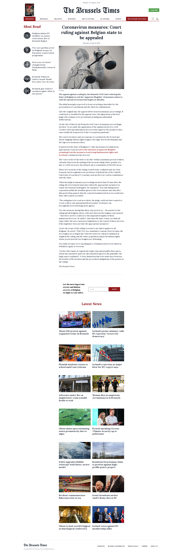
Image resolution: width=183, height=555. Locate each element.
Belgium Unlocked (137, 19)
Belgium (58, 19)
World (118, 19)
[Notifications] (157, 19)
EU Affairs (104, 19)
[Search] (153, 19)
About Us (154, 546)
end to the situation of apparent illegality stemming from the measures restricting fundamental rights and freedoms (88, 152)
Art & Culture (88, 19)
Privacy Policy (133, 546)
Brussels (44, 19)
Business (72, 19)
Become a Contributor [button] (116, 546)
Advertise (101, 546)
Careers (144, 546)
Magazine (29, 19)
